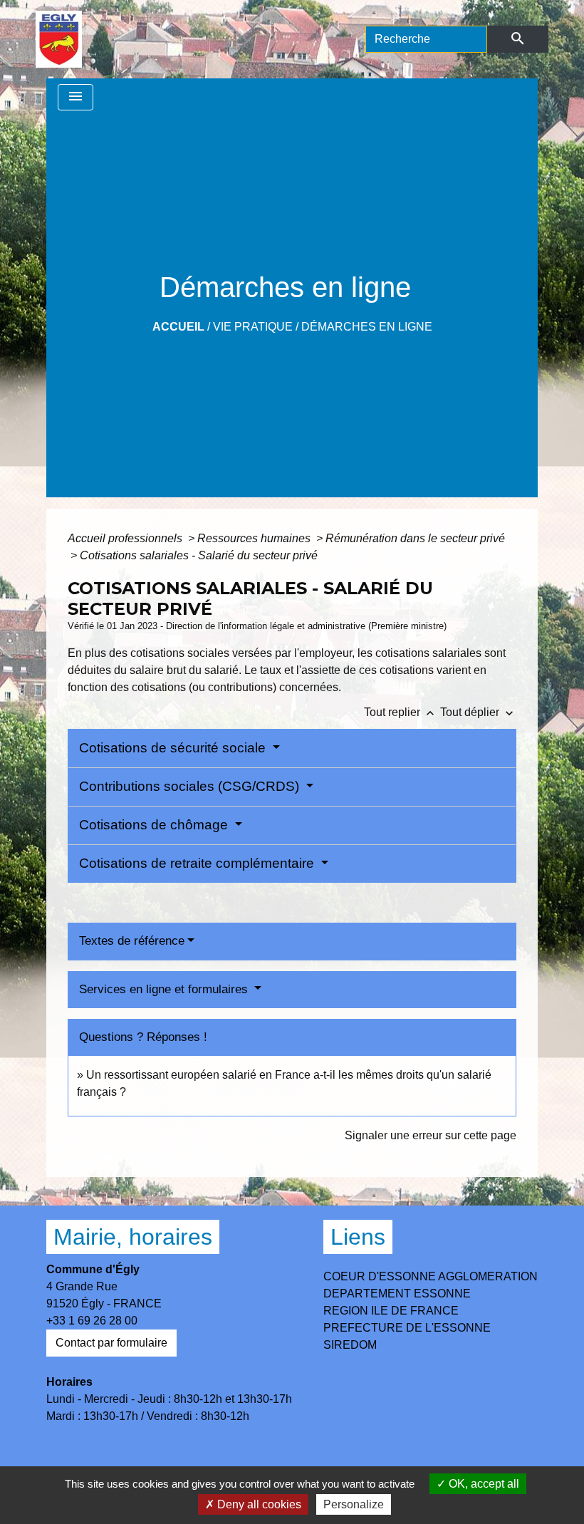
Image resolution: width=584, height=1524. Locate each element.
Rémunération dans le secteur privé (415, 538)
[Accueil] (59, 39)
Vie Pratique (253, 327)
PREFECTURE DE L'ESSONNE (407, 1328)
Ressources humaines (255, 538)
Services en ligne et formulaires (165, 989)
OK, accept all (482, 1484)
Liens (357, 1237)
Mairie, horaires (132, 1237)
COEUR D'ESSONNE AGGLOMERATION (430, 1276)
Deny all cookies (257, 1504)
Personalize (353, 1504)
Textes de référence (131, 941)
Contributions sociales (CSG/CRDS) (191, 786)
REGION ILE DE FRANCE (391, 1311)
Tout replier (400, 712)
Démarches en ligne (366, 327)
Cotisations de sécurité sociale (174, 747)
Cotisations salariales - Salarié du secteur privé (199, 555)
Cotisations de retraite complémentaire (198, 863)
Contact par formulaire (111, 1343)
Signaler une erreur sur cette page (430, 1135)
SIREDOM (350, 1345)
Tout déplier (478, 712)
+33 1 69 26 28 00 (91, 1321)
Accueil (178, 327)
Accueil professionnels (126, 538)
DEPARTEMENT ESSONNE (397, 1293)
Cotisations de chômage (155, 824)
